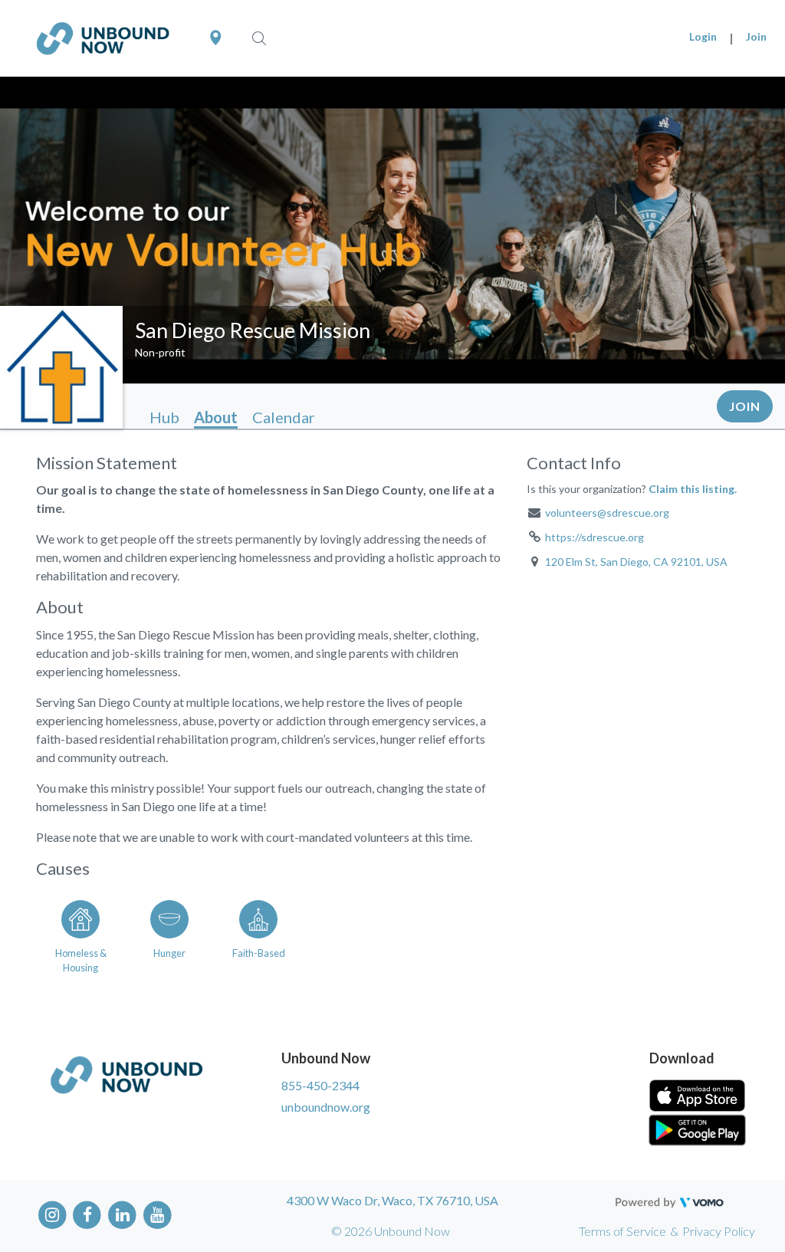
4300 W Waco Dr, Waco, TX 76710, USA (392, 1200)
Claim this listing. (693, 488)
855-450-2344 (320, 1085)
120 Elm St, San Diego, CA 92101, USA (636, 561)
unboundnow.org (325, 1106)
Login (703, 36)
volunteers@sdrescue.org (607, 512)
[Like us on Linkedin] (122, 1214)
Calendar (283, 417)
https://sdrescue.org (594, 537)
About (216, 417)
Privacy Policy (718, 1231)
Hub (164, 417)
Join (756, 36)
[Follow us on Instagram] (52, 1214)
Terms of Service (622, 1231)
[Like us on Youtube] (157, 1214)
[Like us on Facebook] (87, 1214)
